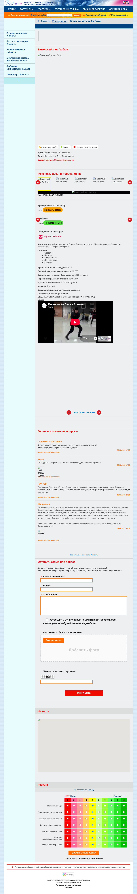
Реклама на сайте (119, 15)
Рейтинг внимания (20, 15)
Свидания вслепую (94, 9)
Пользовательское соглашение (68, 885)
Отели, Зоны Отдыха (67, 9)
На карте (66, 147)
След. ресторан (87, 412)
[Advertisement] (84, 376)
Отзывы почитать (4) (49, 147)
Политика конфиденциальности (68, 883)
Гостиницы (26, 9)
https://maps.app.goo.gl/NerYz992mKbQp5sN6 (57, 448)
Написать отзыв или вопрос (86, 147)
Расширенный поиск (96, 15)
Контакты (68, 887)
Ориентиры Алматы (18, 74)
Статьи (12, 9)
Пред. (75, 412)
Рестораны (44, 9)
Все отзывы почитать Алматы (84, 555)
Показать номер (52, 210)
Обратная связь (118, 9)
